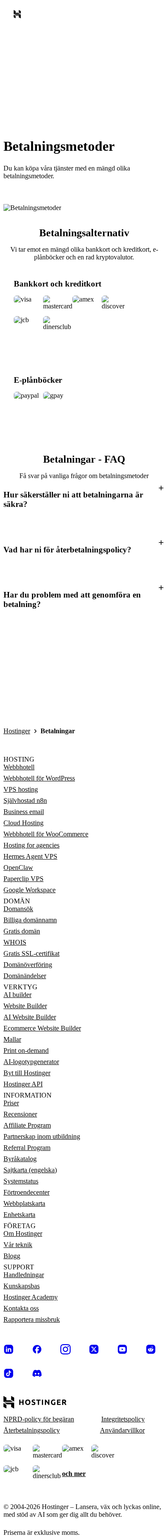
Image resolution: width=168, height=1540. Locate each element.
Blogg (11, 1255)
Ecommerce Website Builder (42, 1028)
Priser (11, 1103)
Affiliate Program (27, 1125)
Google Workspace (29, 890)
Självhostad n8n (25, 800)
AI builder (17, 994)
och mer (74, 1473)
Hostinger (16, 731)
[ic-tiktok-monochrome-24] (8, 1373)
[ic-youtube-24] (122, 1349)
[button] (84, 498)
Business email (23, 811)
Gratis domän (21, 931)
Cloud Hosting (23, 822)
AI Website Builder (29, 1017)
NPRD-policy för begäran (38, 1419)
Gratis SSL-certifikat (31, 953)
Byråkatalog (20, 1158)
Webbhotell (18, 767)
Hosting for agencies (31, 845)
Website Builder (25, 1005)
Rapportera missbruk (31, 1319)
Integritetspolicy (123, 1419)
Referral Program (26, 1147)
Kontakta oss (21, 1308)
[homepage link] (19, 16)
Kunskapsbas (21, 1286)
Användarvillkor (122, 1430)
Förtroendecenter (26, 1192)
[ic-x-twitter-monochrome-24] (94, 1349)
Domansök (18, 908)
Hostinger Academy (30, 1297)
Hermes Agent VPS (30, 856)
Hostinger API (23, 1084)
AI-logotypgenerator (31, 1061)
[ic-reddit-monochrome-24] (151, 1349)
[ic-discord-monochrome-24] (37, 1373)
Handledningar (23, 1274)
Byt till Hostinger (26, 1072)
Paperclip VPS (23, 878)
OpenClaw (18, 867)
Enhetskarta (19, 1214)
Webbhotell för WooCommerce (45, 834)
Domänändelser (24, 975)
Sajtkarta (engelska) (30, 1170)
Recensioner (20, 1114)
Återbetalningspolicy (31, 1430)
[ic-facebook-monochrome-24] (37, 1349)
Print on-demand (26, 1050)
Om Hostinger (22, 1233)
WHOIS (14, 942)
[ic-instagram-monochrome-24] (65, 1349)
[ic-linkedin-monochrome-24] (8, 1349)
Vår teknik (17, 1244)
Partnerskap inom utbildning (41, 1136)
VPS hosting (20, 789)
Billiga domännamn (30, 920)
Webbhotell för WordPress (39, 778)
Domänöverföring (27, 964)
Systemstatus (20, 1181)
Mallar (12, 1039)
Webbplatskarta (24, 1203)
